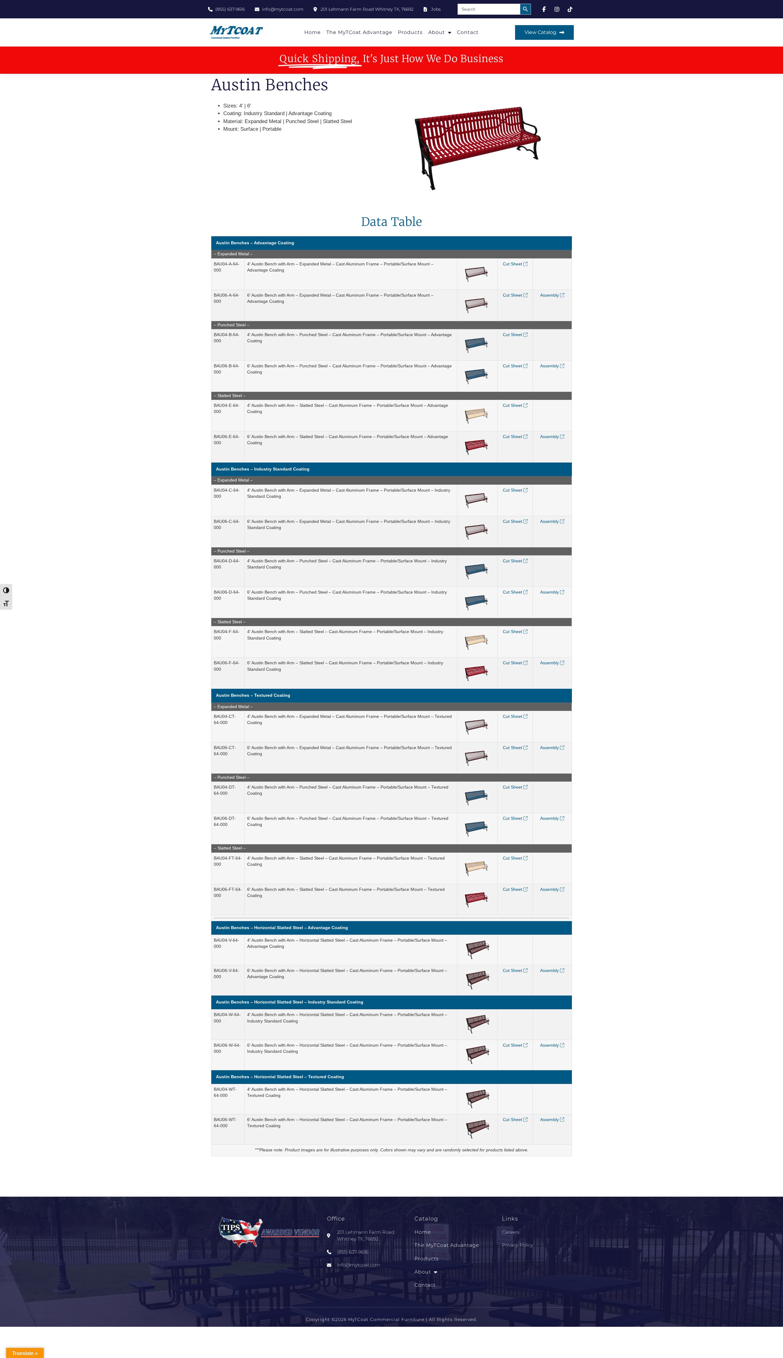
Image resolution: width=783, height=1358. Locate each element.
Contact (468, 32)
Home (312, 32)
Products (410, 32)
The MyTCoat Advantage (359, 32)
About (436, 32)
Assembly (550, 295)
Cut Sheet (513, 264)
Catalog (426, 1218)
